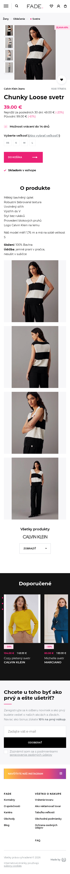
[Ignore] (35, 757)
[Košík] (65, 6)
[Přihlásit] (58, 6)
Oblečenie (19, 18)
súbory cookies (13, 866)
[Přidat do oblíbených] (61, 79)
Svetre (36, 18)
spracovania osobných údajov (31, 755)
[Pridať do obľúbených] (35, 599)
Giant (63, 860)
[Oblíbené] (51, 6)
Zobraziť (30, 548)
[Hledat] (16, 6)
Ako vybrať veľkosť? (44, 135)
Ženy (6, 18)
